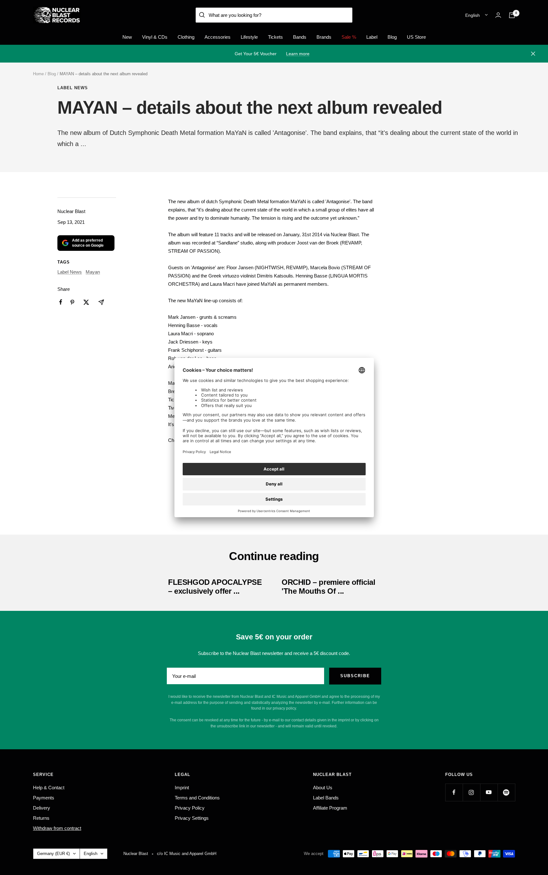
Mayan (93, 272)
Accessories (218, 37)
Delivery (41, 808)
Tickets (275, 37)
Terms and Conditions (197, 797)
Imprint (182, 787)
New (127, 37)
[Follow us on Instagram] (471, 792)
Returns (41, 818)
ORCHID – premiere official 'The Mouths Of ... (328, 586)
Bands (299, 37)
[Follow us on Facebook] (454, 792)
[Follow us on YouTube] (489, 792)
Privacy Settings (192, 818)
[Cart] (512, 15)
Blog (392, 37)
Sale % (349, 37)
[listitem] (60, 302)
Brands (323, 37)
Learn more (298, 53)
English (472, 15)
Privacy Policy (190, 808)
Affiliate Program (330, 808)
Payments (43, 797)
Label (371, 37)
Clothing (186, 37)
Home (38, 73)
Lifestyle (249, 37)
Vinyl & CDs (154, 37)
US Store (416, 37)
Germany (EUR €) (53, 853)
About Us (322, 787)
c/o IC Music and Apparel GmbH (186, 853)
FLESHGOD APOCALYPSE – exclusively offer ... (215, 586)
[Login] (498, 15)
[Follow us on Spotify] (506, 792)
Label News (72, 87)
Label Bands (326, 797)
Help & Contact (48, 787)
